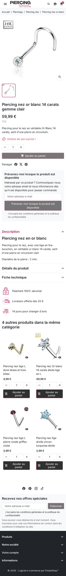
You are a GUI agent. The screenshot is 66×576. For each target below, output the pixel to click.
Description (11, 232)
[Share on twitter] (21, 164)
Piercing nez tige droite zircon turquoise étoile (46, 441)
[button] (48, 4)
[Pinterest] (30, 488)
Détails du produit (15, 268)
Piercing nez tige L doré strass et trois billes (14, 370)
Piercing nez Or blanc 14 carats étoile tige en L (49, 370)
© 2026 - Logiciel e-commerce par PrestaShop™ (33, 570)
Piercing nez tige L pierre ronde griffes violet (15, 441)
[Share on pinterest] (26, 164)
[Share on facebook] (15, 164)
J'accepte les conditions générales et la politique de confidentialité (33, 215)
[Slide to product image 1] (9, 90)
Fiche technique (14, 277)
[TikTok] (42, 488)
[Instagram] (36, 488)
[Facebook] (24, 488)
